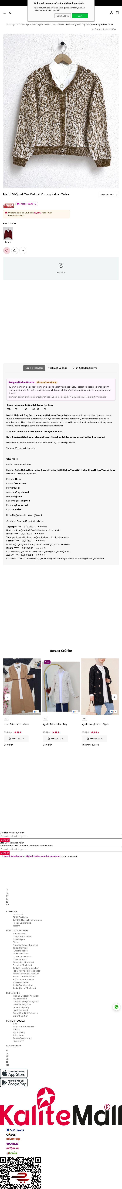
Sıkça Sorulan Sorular (23, 1026)
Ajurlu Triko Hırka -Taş (55, 724)
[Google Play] (61, 1082)
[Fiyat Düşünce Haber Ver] (22, 250)
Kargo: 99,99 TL (28, 204)
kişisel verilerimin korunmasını (43, 856)
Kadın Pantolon (20, 953)
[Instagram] (7, 896)
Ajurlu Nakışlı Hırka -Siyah (95, 724)
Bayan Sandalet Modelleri (26, 973)
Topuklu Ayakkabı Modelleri (27, 970)
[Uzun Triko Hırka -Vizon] (22, 686)
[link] (109, 194)
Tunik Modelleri (20, 950)
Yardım (16, 1029)
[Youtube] (7, 904)
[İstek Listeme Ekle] (14, 250)
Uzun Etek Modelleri (22, 956)
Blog (15, 1023)
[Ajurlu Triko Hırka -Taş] (61, 686)
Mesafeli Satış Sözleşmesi (26, 1001)
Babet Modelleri (21, 982)
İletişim (16, 925)
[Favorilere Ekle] (6, 250)
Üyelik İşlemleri (20, 1010)
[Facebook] (7, 890)
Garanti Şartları (20, 1016)
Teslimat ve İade (57, 368)
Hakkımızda (18, 914)
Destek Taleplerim (22, 1038)
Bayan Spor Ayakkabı (23, 979)
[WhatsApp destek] (116, 1007)
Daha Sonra (63, 15)
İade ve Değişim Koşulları (26, 995)
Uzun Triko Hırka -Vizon (16, 724)
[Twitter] (7, 893)
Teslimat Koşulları (22, 1004)
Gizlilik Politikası (20, 917)
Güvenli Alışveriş (21, 1007)
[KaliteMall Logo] (61, 1106)
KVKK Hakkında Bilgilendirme (27, 920)
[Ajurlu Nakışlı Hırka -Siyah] (100, 686)
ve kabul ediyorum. (40, 856)
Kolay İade (18, 1035)
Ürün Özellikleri (34, 368)
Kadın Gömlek (20, 948)
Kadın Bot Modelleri (23, 985)
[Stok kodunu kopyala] (116, 194)
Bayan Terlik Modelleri (24, 976)
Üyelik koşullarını (13, 856)
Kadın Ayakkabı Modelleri (25, 968)
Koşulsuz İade (20, 998)
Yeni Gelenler (19, 933)
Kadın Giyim (19, 939)
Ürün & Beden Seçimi (85, 368)
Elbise (16, 942)
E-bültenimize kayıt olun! (12, 832)
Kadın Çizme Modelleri (24, 988)
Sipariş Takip (19, 1032)
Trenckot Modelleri (22, 965)
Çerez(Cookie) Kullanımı (25, 1013)
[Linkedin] (7, 901)
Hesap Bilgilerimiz (22, 923)
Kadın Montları (20, 959)
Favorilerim (18, 1041)
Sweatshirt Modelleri (23, 962)
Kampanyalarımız (22, 936)
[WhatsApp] (7, 898)
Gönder (5, 840)
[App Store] (61, 1073)
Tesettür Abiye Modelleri (25, 945)
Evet (80, 15)
